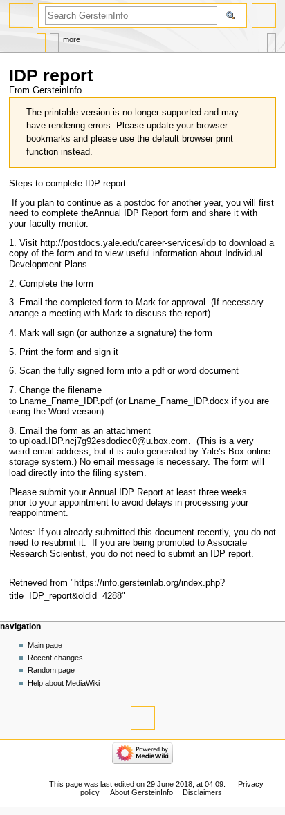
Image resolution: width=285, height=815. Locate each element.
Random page (51, 670)
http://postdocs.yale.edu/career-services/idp (128, 243)
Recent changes (55, 657)
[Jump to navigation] (21, 15)
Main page (45, 645)
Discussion (54, 40)
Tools (271, 40)
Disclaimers (202, 792)
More (71, 39)
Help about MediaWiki (64, 683)
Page (41, 40)
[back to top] (143, 718)
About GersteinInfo (141, 792)
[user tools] (264, 15)
